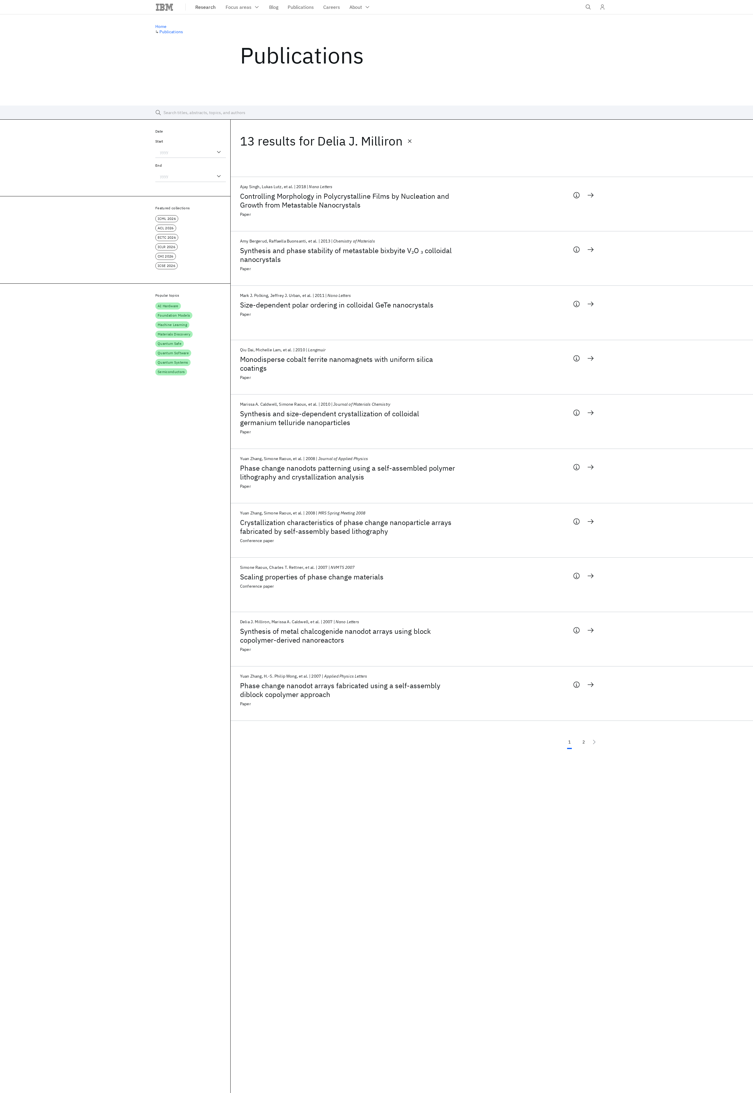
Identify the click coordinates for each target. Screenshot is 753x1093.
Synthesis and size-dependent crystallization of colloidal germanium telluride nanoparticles (329, 418)
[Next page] (594, 742)
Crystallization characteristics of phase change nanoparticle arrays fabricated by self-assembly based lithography (346, 527)
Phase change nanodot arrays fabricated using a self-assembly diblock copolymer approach (340, 690)
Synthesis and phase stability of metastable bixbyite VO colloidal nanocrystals (346, 255)
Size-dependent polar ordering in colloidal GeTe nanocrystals (337, 304)
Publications (171, 31)
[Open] (218, 152)
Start (159, 141)
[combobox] (190, 152)
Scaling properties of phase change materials (312, 576)
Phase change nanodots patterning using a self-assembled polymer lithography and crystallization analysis (347, 472)
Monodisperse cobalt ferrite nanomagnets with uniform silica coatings (336, 363)
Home (161, 26)
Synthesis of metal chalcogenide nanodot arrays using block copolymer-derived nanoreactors (335, 635)
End (158, 165)
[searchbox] (376, 113)
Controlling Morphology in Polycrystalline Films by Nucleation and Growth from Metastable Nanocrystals (344, 200)
